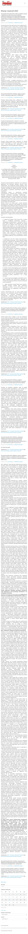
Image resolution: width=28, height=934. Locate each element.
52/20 (4, 303)
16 (13, 899)
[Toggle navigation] (25, 3)
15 (9, 899)
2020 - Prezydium (10, 87)
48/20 (4, 856)
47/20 (4, 877)
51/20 (4, 375)
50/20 (4, 432)
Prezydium (8, 89)
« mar (2, 910)
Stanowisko (12, 89)
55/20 (4, 110)
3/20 (4, 89)
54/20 (4, 130)
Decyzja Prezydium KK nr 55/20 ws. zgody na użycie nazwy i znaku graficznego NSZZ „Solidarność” (13, 94)
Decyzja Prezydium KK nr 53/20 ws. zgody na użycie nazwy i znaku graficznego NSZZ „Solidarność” (13, 135)
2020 (2, 89)
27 (2, 905)
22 (9, 902)
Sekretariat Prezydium (18, 22)
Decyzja (7, 110)
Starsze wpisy (3, 882)
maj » (5, 910)
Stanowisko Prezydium (19, 89)
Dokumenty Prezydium (19, 87)
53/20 (4, 148)
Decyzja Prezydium (13, 110)
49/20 (4, 450)
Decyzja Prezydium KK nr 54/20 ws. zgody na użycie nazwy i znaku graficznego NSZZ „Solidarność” (13, 115)
